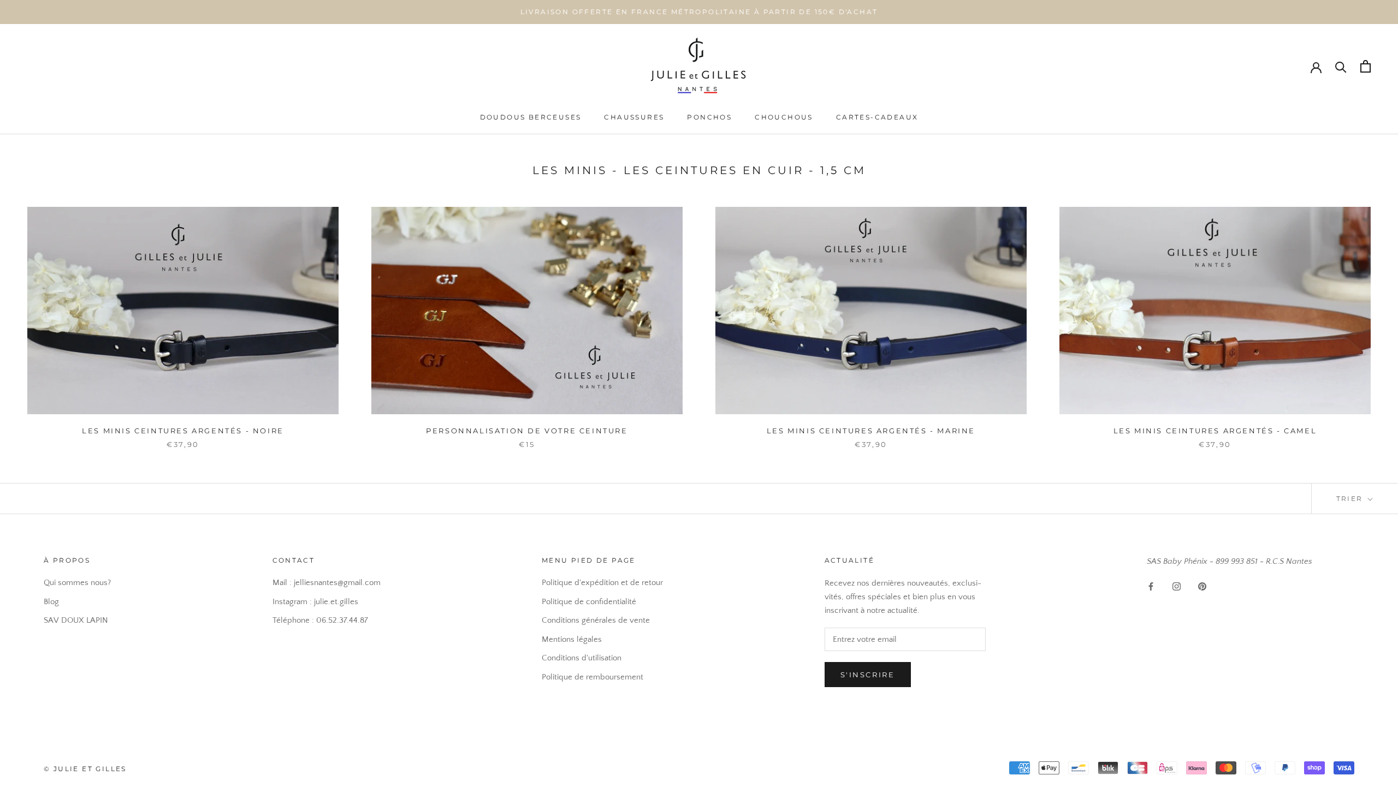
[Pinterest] (1202, 586)
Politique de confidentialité (589, 601)
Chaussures (634, 117)
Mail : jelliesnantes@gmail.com (327, 582)
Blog (51, 601)
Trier (1351, 498)
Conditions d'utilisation (581, 658)
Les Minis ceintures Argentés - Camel (1215, 430)
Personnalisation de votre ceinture (526, 430)
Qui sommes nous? (77, 582)
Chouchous (784, 117)
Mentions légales (572, 639)
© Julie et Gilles (85, 769)
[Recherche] (1341, 66)
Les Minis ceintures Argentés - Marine (871, 430)
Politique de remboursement (592, 677)
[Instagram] (1176, 586)
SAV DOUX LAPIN (76, 620)
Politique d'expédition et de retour (602, 582)
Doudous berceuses (531, 117)
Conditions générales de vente (596, 620)
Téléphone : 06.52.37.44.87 (320, 620)
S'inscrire (867, 674)
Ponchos (709, 117)
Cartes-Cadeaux (877, 117)
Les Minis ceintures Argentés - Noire (183, 430)
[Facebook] (1151, 586)
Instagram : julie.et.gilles (315, 601)
